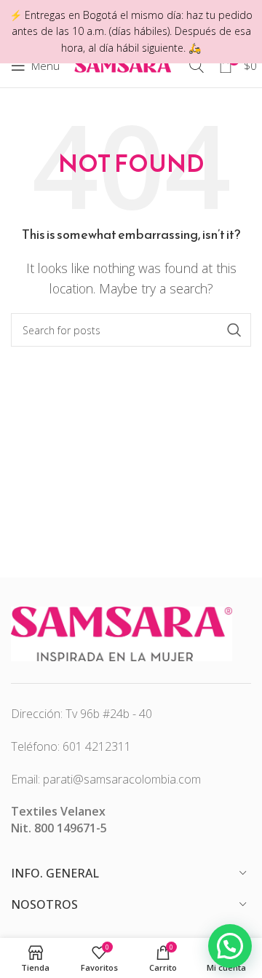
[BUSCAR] (234, 330)
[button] (230, 946)
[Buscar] (196, 65)
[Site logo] (124, 64)
